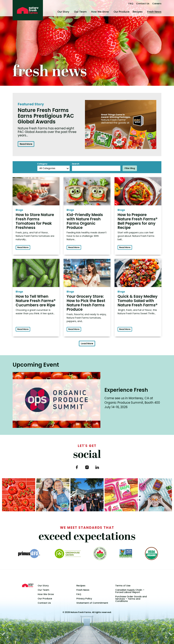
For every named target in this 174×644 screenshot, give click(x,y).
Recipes (138, 11)
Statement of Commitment (92, 602)
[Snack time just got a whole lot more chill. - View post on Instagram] (52, 494)
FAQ (131, 3)
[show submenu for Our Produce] (130, 11)
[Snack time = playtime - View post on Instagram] (155, 494)
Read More (26, 144)
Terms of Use (122, 585)
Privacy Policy (84, 598)
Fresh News (154, 11)
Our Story (63, 11)
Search (75, 164)
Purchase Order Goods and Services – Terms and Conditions (131, 599)
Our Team (80, 11)
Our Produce (121, 11)
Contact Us (142, 3)
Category (42, 164)
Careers (156, 3)
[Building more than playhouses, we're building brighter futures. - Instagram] (87, 494)
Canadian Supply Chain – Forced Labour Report (129, 591)
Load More (87, 343)
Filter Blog (130, 168)
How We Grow (100, 11)
